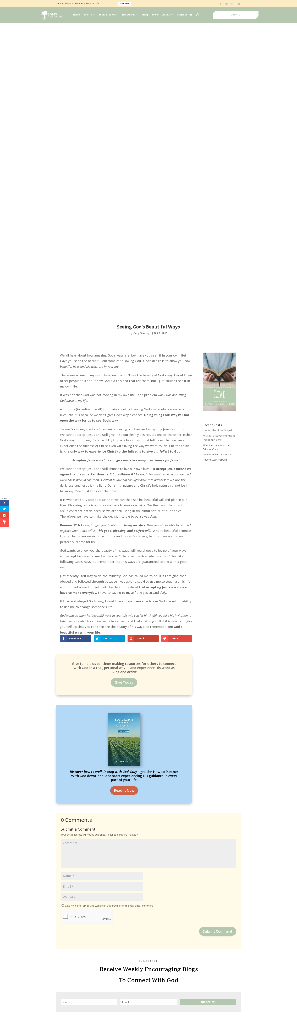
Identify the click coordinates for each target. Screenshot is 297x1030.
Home (76, 14)
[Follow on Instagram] (232, 3)
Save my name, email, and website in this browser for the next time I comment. (109, 905)
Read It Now (124, 790)
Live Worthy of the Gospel (217, 430)
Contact (182, 14)
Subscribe (124, 4)
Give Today (124, 682)
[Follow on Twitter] (226, 3)
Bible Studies (107, 14)
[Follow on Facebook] (220, 3)
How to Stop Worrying (215, 459)
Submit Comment (217, 931)
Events (88, 14)
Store (155, 14)
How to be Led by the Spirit (218, 454)
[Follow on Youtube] (238, 3)
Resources (128, 14)
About (166, 14)
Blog (145, 14)
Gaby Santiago (142, 333)
